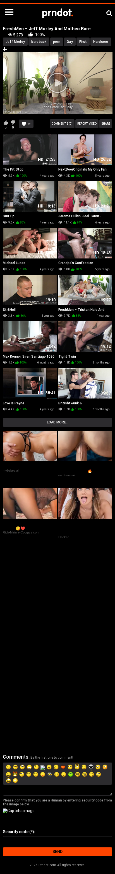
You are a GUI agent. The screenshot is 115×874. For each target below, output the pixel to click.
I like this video (6, 122)
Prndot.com (47, 865)
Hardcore (100, 42)
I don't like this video (13, 122)
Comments (15, 757)
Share (105, 123)
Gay (70, 42)
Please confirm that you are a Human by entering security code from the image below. (57, 802)
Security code (15, 831)
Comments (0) (62, 123)
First (83, 42)
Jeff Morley (15, 42)
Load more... (57, 422)
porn (56, 42)
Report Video (87, 123)
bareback (38, 42)
